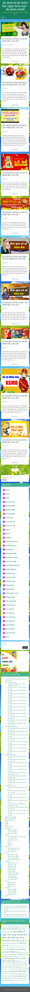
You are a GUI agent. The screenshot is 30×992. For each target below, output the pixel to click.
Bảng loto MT (11, 884)
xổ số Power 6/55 (10, 525)
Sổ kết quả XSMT (10, 513)
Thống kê (8, 537)
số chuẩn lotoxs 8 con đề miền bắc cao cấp (14, 343)
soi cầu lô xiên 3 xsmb (17, 973)
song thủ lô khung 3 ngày (16, 980)
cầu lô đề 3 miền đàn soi (23, 945)
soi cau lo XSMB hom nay (13, 963)
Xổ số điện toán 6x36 (11, 541)
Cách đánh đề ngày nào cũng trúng (14, 937)
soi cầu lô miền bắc (18, 971)
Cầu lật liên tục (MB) (11, 557)
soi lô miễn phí (7, 980)
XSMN (7, 494)
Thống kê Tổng (10, 597)
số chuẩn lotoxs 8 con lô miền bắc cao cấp (14, 213)
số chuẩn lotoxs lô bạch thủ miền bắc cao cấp (14, 126)
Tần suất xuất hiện (11, 601)
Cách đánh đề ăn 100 (16, 941)
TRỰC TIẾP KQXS (9, 820)
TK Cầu (7, 853)
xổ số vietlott (9, 517)
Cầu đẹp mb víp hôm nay (11, 726)
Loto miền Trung (10, 617)
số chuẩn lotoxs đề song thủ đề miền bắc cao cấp (14, 258)
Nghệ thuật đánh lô (14, 956)
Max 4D (8, 533)
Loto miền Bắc (10, 609)
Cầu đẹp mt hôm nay (10, 754)
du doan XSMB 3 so (10, 952)
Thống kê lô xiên (10, 577)
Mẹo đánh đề (6, 956)
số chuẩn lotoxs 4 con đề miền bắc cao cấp (14, 40)
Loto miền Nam (10, 613)
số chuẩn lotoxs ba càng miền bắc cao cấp (14, 441)
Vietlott (7, 835)
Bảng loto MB (11, 882)
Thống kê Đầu (10, 585)
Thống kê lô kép (10, 581)
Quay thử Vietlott (10, 633)
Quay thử (7, 887)
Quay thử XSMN (10, 625)
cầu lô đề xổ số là (5, 947)
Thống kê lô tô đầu (13, 874)
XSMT (7, 498)
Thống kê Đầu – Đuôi (12, 593)
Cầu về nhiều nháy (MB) (12, 565)
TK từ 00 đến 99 (10, 605)
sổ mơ (6, 896)
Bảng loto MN (11, 886)
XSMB (7, 490)
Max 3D (8, 529)
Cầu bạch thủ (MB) (11, 553)
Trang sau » (15, 469)
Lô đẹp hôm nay (22, 954)
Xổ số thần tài (9, 549)
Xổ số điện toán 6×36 (13, 848)
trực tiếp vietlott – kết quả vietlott (17, 836)
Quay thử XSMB (10, 621)
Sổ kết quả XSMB (10, 506)
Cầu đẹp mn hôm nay (10, 785)
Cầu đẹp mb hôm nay (10, 682)
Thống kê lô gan (10, 573)
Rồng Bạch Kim (18, 961)
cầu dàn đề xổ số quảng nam (14, 945)
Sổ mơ (7, 637)
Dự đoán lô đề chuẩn (10, 817)
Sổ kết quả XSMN (10, 509)
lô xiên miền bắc (12, 954)
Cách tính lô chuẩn (23, 926)
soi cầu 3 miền (11, 965)
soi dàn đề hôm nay (15, 978)
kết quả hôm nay (10, 502)
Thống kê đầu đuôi (11, 569)
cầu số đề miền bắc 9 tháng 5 (14, 947)
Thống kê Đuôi (10, 589)
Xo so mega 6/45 (10, 521)
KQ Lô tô (7, 881)
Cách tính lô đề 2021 (10, 929)
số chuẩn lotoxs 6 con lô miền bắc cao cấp (14, 174)
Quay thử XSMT (10, 629)
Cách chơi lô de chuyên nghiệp (10, 927)
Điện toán (7, 846)
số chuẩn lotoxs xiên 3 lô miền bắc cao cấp (15, 304)
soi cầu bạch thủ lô (20, 965)
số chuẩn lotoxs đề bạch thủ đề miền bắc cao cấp (14, 84)
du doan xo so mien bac (16, 949)
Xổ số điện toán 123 (11, 545)
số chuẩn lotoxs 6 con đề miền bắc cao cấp (14, 397)
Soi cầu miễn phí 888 (16, 975)
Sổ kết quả (8, 828)
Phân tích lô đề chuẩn (10, 818)
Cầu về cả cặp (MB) (11, 561)
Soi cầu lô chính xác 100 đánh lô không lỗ (13, 969)
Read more (15, 61)
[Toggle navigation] (3, 17)
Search (4, 479)
